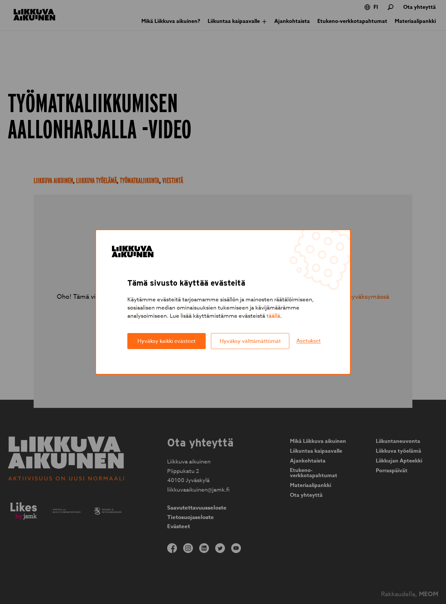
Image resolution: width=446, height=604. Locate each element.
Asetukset (308, 341)
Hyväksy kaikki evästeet (166, 341)
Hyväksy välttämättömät (250, 341)
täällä (273, 316)
